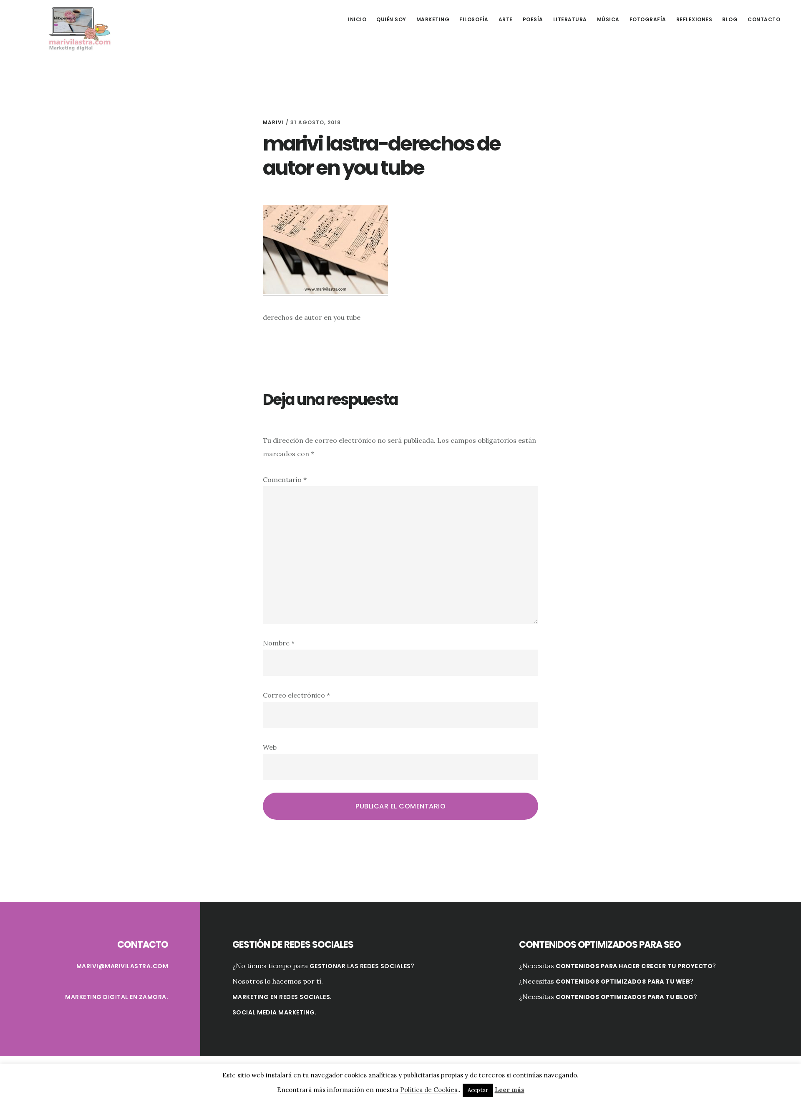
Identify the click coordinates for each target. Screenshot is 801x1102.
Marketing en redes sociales (281, 997)
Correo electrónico (296, 695)
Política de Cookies (428, 1090)
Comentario (285, 479)
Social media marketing (273, 1012)
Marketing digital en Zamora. (116, 997)
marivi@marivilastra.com (122, 966)
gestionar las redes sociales (360, 966)
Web (270, 747)
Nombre (279, 643)
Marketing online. (79, 28)
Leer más (509, 1090)
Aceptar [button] (478, 1090)
